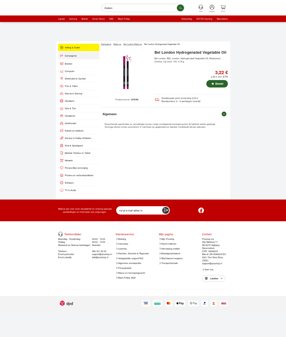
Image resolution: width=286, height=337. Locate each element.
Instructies (123, 243)
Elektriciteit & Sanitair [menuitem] (75, 78)
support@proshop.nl (102, 254)
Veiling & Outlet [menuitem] (72, 47)
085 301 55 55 (99, 251)
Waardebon (222, 18)
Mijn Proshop (167, 238)
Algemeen (109, 114)
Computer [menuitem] (69, 71)
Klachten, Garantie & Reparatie (133, 253)
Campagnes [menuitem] (71, 55)
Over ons (209, 269)
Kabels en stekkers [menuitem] (74, 130)
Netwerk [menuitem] (69, 160)
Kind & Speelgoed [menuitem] (74, 145)
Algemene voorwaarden (130, 263)
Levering (122, 248)
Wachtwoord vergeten (172, 258)
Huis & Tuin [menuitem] (70, 108)
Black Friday (124, 18)
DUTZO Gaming (204, 18)
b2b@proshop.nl (100, 257)
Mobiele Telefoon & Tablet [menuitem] (77, 152)
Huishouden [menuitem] (70, 123)
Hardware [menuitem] (69, 100)
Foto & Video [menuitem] (71, 86)
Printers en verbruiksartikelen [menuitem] (79, 175)
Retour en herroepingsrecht (131, 272)
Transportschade (169, 263)
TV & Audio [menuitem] (70, 190)
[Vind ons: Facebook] (201, 210)
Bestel (218, 84)
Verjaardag (186, 18)
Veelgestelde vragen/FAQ (130, 258)
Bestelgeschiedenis (170, 253)
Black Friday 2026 (127, 277)
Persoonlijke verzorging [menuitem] (76, 167)
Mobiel (84, 18)
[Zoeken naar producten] (180, 7)
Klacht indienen (169, 243)
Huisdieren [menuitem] (70, 115)
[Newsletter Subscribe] (165, 210)
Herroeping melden (170, 248)
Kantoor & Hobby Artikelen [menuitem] (78, 138)
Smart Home (98, 18)
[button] (126, 73)
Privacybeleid (124, 267)
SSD (111, 18)
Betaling (122, 238)
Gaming (73, 18)
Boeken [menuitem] (68, 63)
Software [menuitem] (69, 182)
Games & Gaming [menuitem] (73, 93)
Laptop (61, 18)
